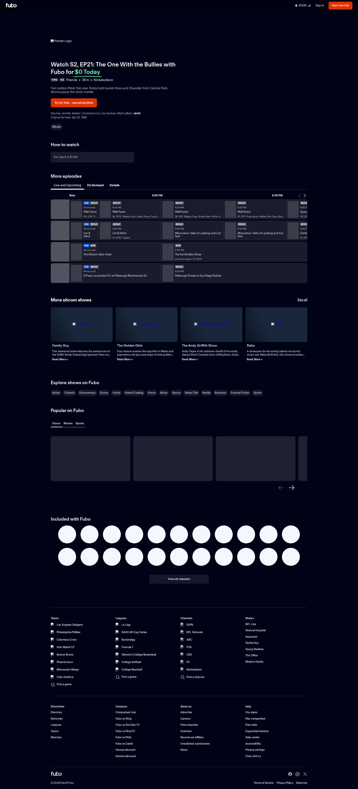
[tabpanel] (179, 238)
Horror (152, 392)
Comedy (69, 392)
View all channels (179, 579)
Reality (206, 392)
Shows (56, 423)
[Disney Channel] (60, 230)
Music (164, 392)
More (137, 113)
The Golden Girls (129, 345)
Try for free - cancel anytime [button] (74, 103)
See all (302, 300)
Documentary (87, 392)
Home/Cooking (134, 392)
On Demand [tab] (95, 185)
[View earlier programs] (299, 195)
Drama (104, 392)
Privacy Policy (285, 782)
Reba (251, 345)
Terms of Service (264, 782)
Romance (220, 392)
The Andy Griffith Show (199, 345)
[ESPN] (60, 252)
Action (56, 392)
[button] (81, 359)
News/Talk (191, 392)
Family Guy (60, 345)
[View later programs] (305, 195)
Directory (301, 782)
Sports (258, 392)
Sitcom (56, 126)
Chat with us (253, 756)
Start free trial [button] (340, 5)
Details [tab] (115, 185)
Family (116, 392)
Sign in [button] (319, 5)
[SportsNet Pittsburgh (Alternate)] (60, 273)
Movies (68, 423)
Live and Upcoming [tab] (67, 185)
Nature (176, 392)
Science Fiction (240, 392)
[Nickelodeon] (60, 209)
